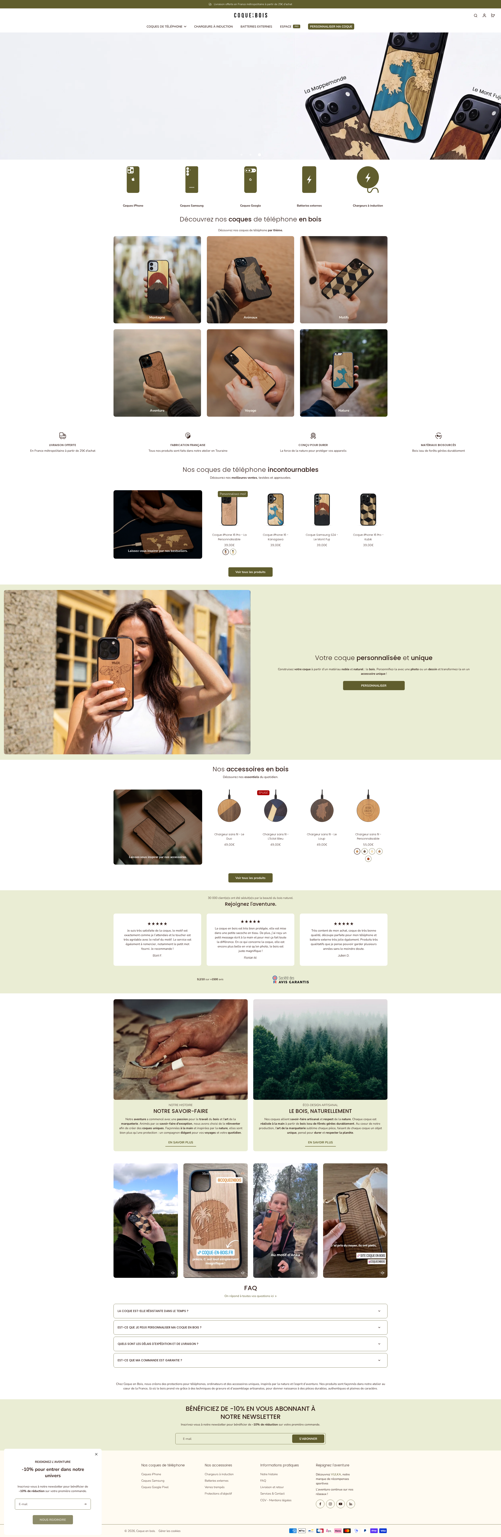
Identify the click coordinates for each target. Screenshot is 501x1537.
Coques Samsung (152, 1481)
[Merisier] (225, 552)
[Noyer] (364, 851)
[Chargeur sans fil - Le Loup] (322, 809)
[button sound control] (173, 1273)
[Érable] (233, 552)
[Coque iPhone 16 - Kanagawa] (275, 509)
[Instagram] (330, 1504)
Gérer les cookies (169, 1531)
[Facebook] (320, 1504)
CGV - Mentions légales (275, 1500)
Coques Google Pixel (155, 1487)
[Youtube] (340, 1504)
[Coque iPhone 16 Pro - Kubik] (368, 509)
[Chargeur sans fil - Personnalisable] (368, 809)
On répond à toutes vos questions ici (249, 1296)
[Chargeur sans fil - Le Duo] (229, 809)
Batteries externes (216, 1481)
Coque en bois (145, 1531)
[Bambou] (372, 851)
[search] (475, 15)
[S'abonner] (86, 1504)
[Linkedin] (350, 1504)
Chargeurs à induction (219, 1474)
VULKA (336, 1474)
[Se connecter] (484, 15)
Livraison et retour (272, 1487)
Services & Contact (272, 1493)
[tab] (241, 154)
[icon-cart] (492, 15)
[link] (53, 1519)
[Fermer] (96, 1454)
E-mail (187, 1439)
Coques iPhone (151, 1474)
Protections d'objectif (218, 1493)
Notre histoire (269, 1474)
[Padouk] (368, 859)
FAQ (263, 1481)
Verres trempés (214, 1487)
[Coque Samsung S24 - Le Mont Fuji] (322, 509)
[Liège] (379, 851)
